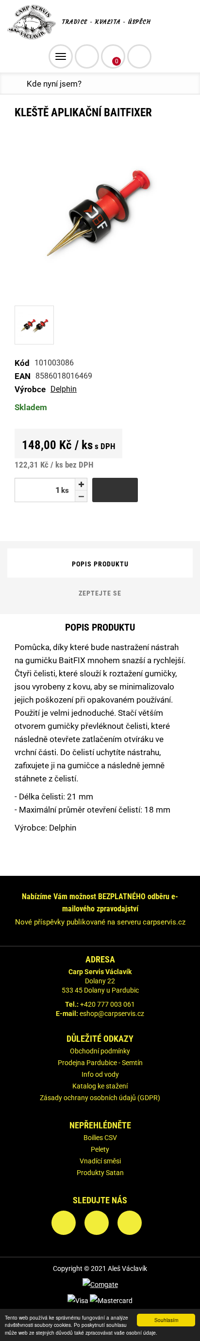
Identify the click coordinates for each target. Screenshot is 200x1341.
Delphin (63, 389)
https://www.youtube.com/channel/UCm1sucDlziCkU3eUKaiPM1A (129, 1223)
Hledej (139, 56)
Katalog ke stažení (100, 1086)
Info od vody (100, 1074)
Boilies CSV (100, 1138)
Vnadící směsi (100, 1161)
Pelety (100, 1149)
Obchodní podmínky (100, 1051)
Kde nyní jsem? (54, 84)
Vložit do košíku (115, 490)
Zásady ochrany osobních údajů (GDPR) (100, 1098)
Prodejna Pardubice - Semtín (100, 1063)
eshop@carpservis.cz (112, 1013)
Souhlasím (166, 1319)
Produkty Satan (100, 1173)
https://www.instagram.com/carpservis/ (96, 1223)
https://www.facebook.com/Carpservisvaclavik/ (63, 1223)
